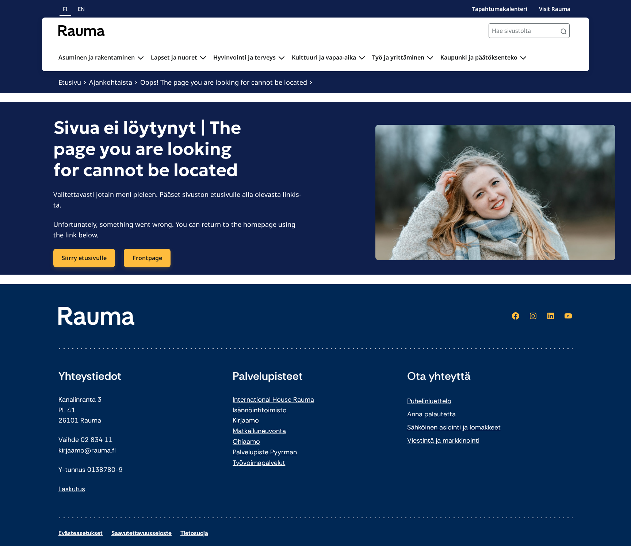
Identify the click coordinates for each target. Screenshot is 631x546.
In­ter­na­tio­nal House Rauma (273, 399)
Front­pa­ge (147, 258)
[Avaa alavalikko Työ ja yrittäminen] (430, 57)
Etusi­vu (69, 82)
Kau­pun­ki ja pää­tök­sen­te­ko (478, 57)
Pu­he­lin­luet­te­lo (429, 401)
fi (65, 8)
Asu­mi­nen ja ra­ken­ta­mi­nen (96, 57)
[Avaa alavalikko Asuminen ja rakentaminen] (141, 57)
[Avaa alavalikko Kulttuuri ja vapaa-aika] (362, 57)
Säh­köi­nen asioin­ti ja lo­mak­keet (454, 427)
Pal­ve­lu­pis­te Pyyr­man (265, 452)
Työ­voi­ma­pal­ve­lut (259, 462)
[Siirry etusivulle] (81, 30)
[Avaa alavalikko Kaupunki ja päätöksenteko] (523, 57)
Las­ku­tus (71, 489)
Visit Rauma (554, 8)
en (81, 8)
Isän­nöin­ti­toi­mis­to (260, 410)
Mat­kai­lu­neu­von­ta (259, 431)
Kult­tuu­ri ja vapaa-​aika (324, 57)
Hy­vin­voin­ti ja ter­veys (244, 57)
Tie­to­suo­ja (194, 533)
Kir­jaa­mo (246, 420)
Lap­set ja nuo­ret (174, 57)
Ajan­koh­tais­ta (110, 82)
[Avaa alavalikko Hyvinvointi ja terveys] (281, 57)
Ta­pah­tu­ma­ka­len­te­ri (499, 8)
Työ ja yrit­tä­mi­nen (398, 57)
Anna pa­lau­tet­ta (431, 414)
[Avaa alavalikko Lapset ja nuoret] (203, 57)
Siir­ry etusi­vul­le (84, 258)
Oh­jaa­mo (246, 441)
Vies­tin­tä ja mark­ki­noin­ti (443, 440)
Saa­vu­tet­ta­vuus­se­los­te (141, 533)
